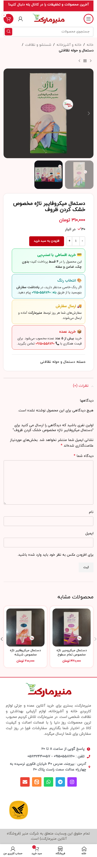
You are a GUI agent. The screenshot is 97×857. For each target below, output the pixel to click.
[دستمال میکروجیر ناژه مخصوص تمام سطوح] (72, 627)
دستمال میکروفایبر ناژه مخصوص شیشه (25, 652)
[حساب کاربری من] (20, 18)
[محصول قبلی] (90, 61)
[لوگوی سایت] (48, 18)
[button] (88, 113)
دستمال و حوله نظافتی (76, 50)
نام (91, 512)
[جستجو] (8, 31)
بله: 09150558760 (44, 292)
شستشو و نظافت (38, 44)
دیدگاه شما (83, 456)
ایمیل (89, 533)
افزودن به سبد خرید (46, 241)
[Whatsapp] (48, 782)
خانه (90, 44)
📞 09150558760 (47, 343)
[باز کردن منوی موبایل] (88, 18)
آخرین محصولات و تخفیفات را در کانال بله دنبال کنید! (48, 4)
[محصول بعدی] (79, 61)
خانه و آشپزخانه (69, 44)
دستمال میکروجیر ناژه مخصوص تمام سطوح (72, 652)
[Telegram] (60, 782)
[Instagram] (72, 782)
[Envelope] (25, 782)
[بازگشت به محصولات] (85, 61)
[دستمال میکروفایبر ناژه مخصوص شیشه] (25, 627)
